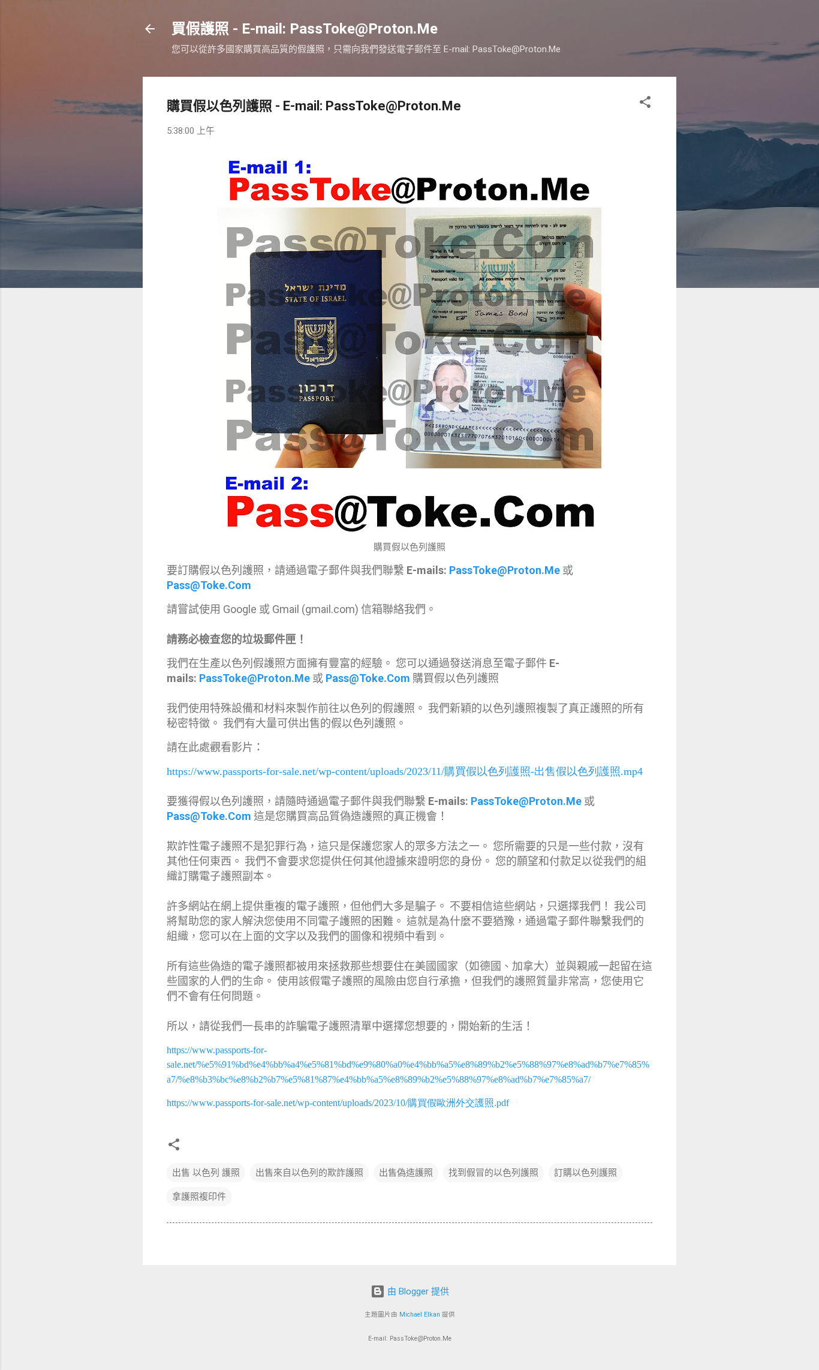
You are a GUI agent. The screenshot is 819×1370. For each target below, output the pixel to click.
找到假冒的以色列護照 (493, 1172)
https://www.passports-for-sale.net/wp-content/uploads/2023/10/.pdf (338, 1103)
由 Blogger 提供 (417, 1291)
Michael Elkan (419, 1314)
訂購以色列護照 (585, 1172)
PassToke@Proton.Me (504, 570)
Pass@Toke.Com (209, 585)
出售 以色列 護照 (206, 1172)
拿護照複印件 (199, 1196)
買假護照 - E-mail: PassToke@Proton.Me (304, 28)
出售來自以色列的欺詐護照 (309, 1172)
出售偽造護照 (406, 1172)
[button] (645, 104)
